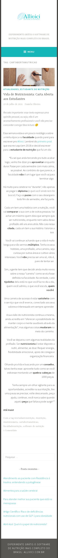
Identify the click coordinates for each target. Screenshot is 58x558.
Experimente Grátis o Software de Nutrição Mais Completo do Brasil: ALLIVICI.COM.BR (29, 548)
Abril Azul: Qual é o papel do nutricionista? (25, 524)
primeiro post (45, 141)
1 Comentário (10, 430)
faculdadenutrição (12, 426)
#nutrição (41, 418)
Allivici (20, 141)
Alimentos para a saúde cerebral (20, 490)
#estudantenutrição (24, 418)
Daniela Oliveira (32, 104)
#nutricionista (10, 422)
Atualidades (11, 89)
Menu (31, 51)
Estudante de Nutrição (34, 89)
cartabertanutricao (28, 422)
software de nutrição (33, 426)
